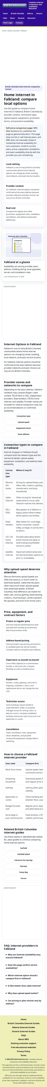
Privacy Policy (23, 1051)
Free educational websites (23, 1047)
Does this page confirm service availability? (21, 966)
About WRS (23, 1039)
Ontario (39, 13)
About (12, 18)
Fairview (23, 866)
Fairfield (23, 848)
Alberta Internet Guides (23, 1027)
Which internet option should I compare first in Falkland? (21, 977)
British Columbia (17, 13)
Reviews (21, 18)
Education (31, 18)
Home (5, 13)
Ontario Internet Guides (23, 1031)
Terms (23, 1055)
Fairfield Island (23, 854)
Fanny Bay (23, 872)
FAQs (5, 18)
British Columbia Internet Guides (24, 1023)
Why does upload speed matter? (23, 993)
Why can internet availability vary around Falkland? (23, 956)
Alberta (30, 13)
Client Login (8, 23)
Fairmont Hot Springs (23, 860)
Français (19, 23)
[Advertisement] (23, 57)
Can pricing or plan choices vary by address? (23, 1002)
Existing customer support (23, 1043)
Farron (23, 878)
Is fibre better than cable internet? (24, 985)
